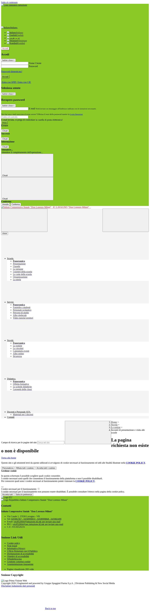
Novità (114, 424)
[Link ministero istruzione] (14, 5)
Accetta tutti (46, 468)
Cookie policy (13, 543)
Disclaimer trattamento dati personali (18, 586)
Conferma (16, 204)
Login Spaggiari (76, 114)
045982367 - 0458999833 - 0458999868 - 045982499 (36, 519)
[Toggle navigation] (24, 220)
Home (114, 422)
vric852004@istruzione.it (37, 521)
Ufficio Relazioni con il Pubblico (22, 551)
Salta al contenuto (9, 2)
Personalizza (7, 468)
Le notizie (115, 427)
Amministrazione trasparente (20, 564)
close (4, 233)
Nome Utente (35, 63)
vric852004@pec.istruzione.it (38, 524)
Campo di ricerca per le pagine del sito (19, 442)
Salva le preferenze (24, 494)
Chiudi (5, 131)
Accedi (5, 48)
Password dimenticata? (11, 71)
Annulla (5, 204)
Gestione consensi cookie (18, 561)
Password (33, 66)
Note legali (12, 546)
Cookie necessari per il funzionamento (19, 489)
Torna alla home (8, 458)
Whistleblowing (14, 559)
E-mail (32, 108)
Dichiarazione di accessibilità (20, 553)
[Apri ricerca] (126, 220)
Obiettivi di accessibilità (18, 556)
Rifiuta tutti (25, 468)
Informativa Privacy (16, 548)
